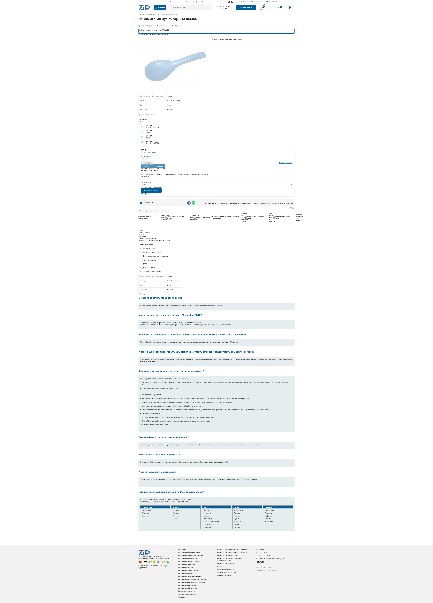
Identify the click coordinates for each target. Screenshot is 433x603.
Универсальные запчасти (187, 594)
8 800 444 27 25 (224, 6)
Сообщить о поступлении (152, 166)
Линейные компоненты (225, 569)
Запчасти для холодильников (189, 553)
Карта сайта (142, 568)
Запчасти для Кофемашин (187, 585)
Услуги (219, 566)
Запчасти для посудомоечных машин (192, 579)
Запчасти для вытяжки (225, 563)
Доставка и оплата (176, 2)
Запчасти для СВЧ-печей (187, 565)
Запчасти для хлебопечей (187, 559)
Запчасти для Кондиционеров (189, 562)
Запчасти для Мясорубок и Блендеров (192, 582)
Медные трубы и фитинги (226, 572)
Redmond (164, 211)
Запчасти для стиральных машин (190, 556)
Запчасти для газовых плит (227, 555)
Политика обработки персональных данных (154, 566)
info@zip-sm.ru (274, 2)
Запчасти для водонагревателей (190, 576)
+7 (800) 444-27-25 (263, 556)
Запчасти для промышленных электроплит (233, 549)
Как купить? (190, 2)
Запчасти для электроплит (188, 570)
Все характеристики (145, 113)
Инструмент (182, 597)
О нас (198, 2)
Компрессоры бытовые (186, 591)
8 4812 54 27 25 (262, 553)
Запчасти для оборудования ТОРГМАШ (232, 552)
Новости (213, 2)
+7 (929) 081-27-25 (225, 9)
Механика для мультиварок (149, 211)
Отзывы (205, 2)
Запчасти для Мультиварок (188, 588)
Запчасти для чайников (186, 567)
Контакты (222, 2)
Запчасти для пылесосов (187, 573)
